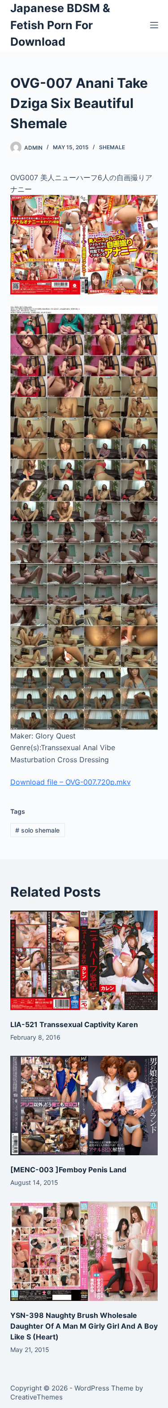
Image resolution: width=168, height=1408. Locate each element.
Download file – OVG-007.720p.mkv (70, 781)
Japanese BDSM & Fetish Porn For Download (60, 24)
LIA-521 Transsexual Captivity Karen (74, 1024)
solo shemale (37, 830)
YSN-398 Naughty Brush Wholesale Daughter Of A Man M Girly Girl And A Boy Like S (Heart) (84, 1326)
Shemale (112, 147)
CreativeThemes (36, 1397)
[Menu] (154, 25)
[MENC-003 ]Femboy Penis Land (68, 1169)
